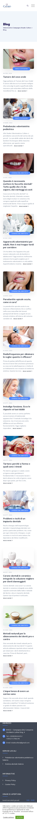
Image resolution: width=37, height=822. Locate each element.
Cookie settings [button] (8, 817)
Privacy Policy (10, 780)
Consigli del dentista (20, 173)
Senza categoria (21, 68)
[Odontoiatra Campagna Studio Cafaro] (19, 5)
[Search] (28, 6)
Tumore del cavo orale (14, 76)
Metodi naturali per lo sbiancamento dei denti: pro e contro (18, 636)
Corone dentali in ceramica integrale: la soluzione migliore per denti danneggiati (18, 578)
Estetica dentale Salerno (14, 764)
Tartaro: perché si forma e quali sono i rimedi (16, 465)
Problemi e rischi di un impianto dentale (14, 520)
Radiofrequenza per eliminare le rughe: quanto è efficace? (18, 355)
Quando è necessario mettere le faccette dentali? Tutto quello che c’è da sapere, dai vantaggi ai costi (17, 185)
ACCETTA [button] (20, 817)
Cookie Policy (10, 784)
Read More (22, 91)
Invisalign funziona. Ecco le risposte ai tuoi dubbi (16, 408)
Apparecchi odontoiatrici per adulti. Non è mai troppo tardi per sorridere (18, 244)
